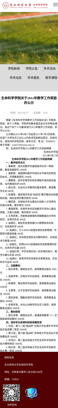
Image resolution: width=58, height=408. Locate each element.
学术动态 (16, 77)
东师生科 (12, 405)
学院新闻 (14, 68)
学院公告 (32, 68)
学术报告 (33, 77)
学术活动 (49, 68)
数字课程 (51, 77)
